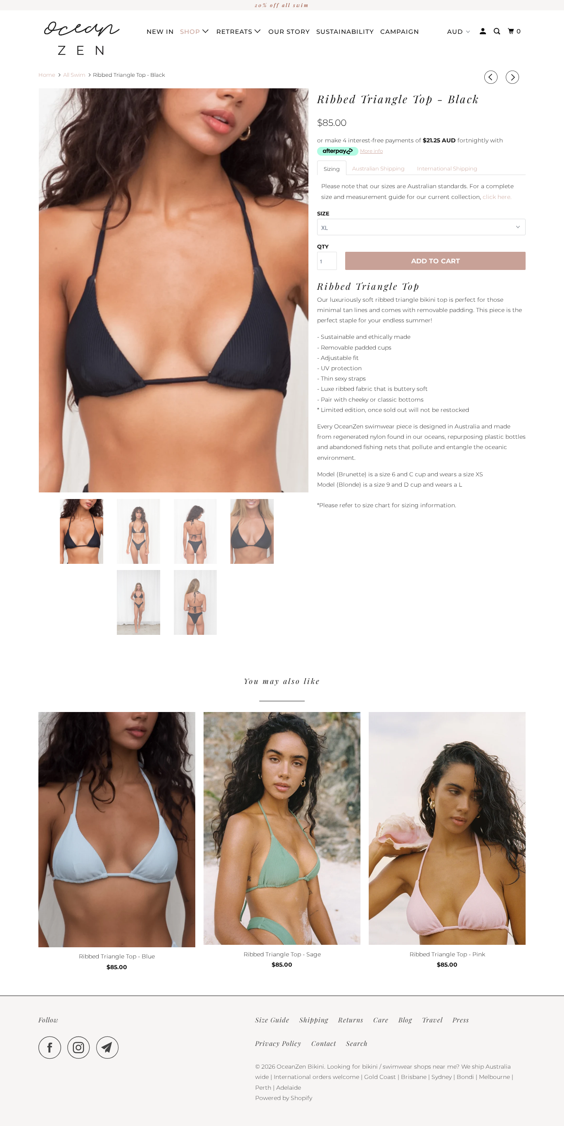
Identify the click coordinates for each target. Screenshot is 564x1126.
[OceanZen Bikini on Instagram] (81, 1047)
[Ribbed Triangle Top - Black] (173, 290)
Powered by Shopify (283, 1098)
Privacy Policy (278, 1043)
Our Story (289, 31)
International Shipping (447, 168)
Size (323, 213)
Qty (323, 246)
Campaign (399, 31)
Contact (323, 1043)
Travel (432, 1019)
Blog (405, 1019)
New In (160, 31)
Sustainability (345, 31)
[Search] (497, 31)
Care (381, 1019)
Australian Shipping (378, 168)
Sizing (332, 169)
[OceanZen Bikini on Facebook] (52, 1047)
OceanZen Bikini (300, 1066)
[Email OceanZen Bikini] (109, 1047)
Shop (191, 31)
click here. (497, 197)
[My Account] (483, 31)
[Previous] (492, 77)
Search (357, 1043)
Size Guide (272, 1019)
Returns (350, 1019)
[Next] (513, 77)
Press (461, 1019)
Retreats (235, 31)
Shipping (313, 1019)
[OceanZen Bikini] (80, 38)
